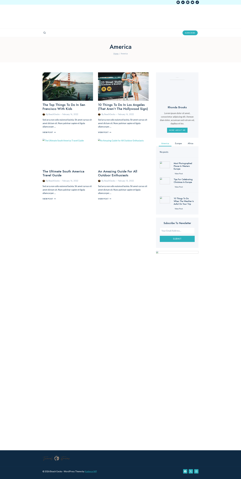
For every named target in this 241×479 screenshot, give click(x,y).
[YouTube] (192, 2)
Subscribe (190, 32)
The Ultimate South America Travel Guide (63, 173)
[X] (191, 471)
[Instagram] (187, 2)
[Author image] (44, 114)
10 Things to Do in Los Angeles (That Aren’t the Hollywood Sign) (123, 106)
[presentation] (68, 86)
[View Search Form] (44, 33)
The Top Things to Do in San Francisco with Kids (64, 106)
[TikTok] (197, 2)
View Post (49, 132)
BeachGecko (54, 114)
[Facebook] (178, 2)
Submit (177, 238)
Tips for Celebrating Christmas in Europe (183, 181)
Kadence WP (91, 471)
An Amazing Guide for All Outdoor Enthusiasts (117, 173)
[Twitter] (183, 2)
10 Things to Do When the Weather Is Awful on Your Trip (184, 201)
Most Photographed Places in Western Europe (183, 166)
